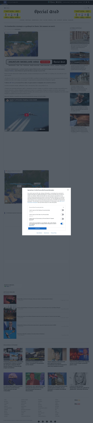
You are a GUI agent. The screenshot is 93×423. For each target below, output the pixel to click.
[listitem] (46, 207)
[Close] (68, 190)
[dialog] (46, 211)
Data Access (46, 232)
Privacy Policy (53, 232)
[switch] (62, 210)
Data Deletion (39, 232)
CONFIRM (37, 228)
